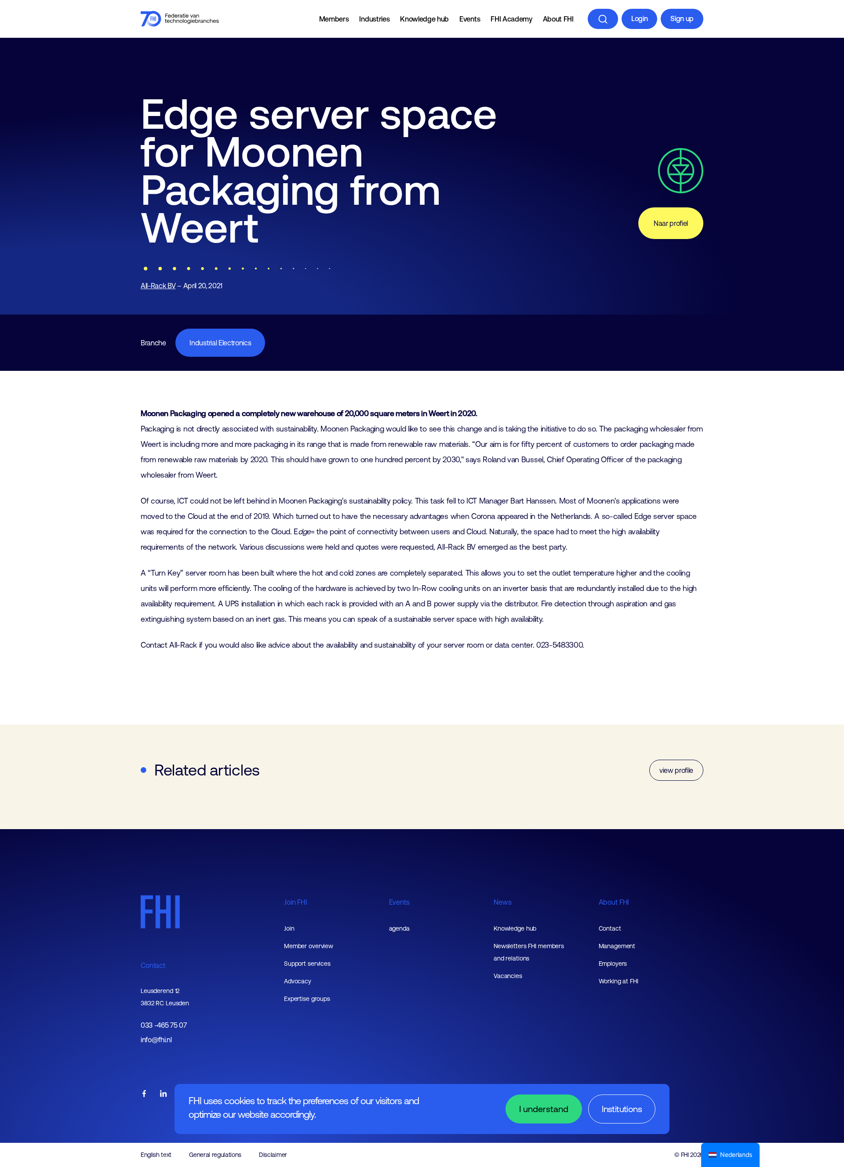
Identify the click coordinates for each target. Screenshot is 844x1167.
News (502, 902)
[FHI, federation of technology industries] (180, 19)
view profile (676, 770)
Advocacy (297, 981)
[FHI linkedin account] (163, 1094)
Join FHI (295, 902)
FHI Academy (511, 19)
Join (289, 928)
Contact (153, 965)
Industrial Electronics (220, 343)
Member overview (308, 946)
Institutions (622, 1109)
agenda (399, 928)
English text (156, 1154)
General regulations (215, 1154)
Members (334, 19)
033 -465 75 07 (164, 1025)
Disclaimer (273, 1154)
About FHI (558, 19)
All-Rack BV (158, 286)
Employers (613, 963)
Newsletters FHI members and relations (529, 952)
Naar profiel (671, 223)
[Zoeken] (603, 19)
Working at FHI (618, 981)
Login (639, 18)
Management (617, 946)
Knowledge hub (424, 19)
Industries (374, 19)
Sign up (682, 18)
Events (469, 19)
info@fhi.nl (156, 1040)
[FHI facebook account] (144, 1094)
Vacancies (508, 975)
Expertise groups (307, 998)
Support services (307, 963)
